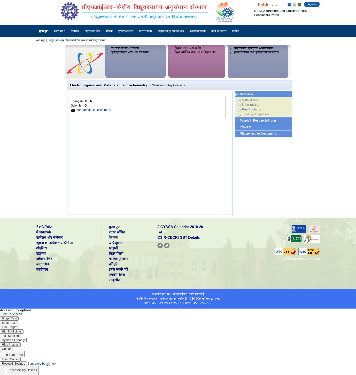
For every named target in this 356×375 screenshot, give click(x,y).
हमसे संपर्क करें (118, 269)
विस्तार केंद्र (145, 31)
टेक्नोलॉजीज (44, 227)
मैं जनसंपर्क (43, 232)
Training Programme (255, 114)
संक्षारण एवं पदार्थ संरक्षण (125, 48)
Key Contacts (251, 109)
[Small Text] (272, 5)
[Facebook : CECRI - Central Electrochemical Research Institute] (160, 245)
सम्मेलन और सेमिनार (49, 237)
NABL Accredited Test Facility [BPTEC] (281, 10)
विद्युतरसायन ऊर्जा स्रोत (187, 48)
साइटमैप (114, 280)
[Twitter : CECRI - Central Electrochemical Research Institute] (167, 245)
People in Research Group (258, 120)
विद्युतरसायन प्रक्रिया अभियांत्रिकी (253, 48)
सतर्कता (41, 253)
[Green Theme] (298, 5)
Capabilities (250, 99)
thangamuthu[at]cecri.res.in (93, 110)
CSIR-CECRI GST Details (178, 237)
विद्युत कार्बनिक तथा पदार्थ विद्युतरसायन (85, 40)
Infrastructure (250, 104)
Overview (246, 94)
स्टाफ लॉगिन (117, 232)
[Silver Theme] (294, 5)
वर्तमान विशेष (44, 259)
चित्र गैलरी (116, 253)
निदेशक (75, 31)
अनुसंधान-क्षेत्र (92, 31)
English (263, 4)
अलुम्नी (113, 248)
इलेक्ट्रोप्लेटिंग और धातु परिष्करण (130, 52)
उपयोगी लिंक (117, 275)
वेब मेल (113, 237)
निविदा (235, 31)
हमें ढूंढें (113, 264)
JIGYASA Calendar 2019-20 (180, 227)
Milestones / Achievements (258, 133)
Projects (245, 127)
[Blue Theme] (289, 5)
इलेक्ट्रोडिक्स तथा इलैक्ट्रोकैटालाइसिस (256, 52)
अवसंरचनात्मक (198, 31)
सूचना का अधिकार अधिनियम (54, 243)
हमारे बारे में (59, 31)
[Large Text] (280, 5)
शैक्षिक (109, 31)
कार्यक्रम (42, 269)
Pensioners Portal (266, 15)
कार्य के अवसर (218, 31)
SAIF (161, 232)
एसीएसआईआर (125, 31)
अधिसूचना (115, 243)
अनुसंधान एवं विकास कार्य (171, 31)
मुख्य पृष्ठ (43, 31)
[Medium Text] (276, 5)
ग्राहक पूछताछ (118, 259)
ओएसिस (41, 248)
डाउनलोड (42, 264)
